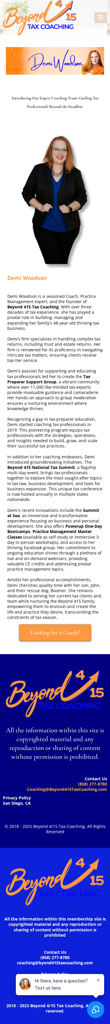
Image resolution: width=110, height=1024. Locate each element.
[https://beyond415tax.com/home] (39, 17)
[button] (100, 17)
